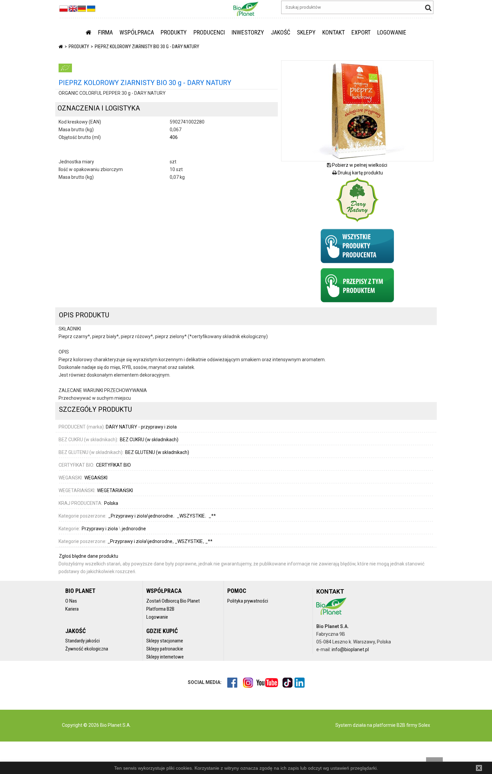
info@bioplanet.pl (350, 649)
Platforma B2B (160, 609)
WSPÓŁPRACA (136, 32)
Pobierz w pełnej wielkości (359, 165)
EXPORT (361, 32)
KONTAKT (333, 32)
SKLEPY (306, 32)
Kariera (72, 609)
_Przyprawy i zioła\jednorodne (140, 541)
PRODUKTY (174, 32)
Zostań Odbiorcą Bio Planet (173, 601)
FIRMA (105, 32)
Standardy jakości (82, 641)
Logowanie (157, 617)
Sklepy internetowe (165, 657)
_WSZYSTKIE (189, 541)
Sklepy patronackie (164, 649)
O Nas (71, 601)
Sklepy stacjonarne (164, 641)
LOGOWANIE (391, 32)
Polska (111, 503)
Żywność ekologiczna (86, 649)
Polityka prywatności (247, 601)
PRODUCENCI (209, 32)
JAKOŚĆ (280, 32)
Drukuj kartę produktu (360, 172)
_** (209, 541)
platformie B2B (388, 725)
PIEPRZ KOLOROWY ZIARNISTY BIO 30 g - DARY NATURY (147, 46)
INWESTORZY (248, 32)
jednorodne (134, 528)
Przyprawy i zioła (100, 528)
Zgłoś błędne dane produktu (88, 556)
